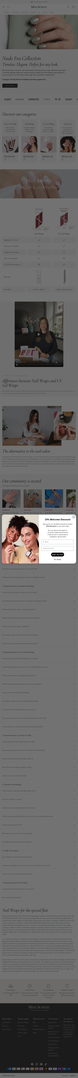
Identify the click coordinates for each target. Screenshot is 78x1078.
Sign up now (57, 554)
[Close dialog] (73, 517)
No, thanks (57, 559)
